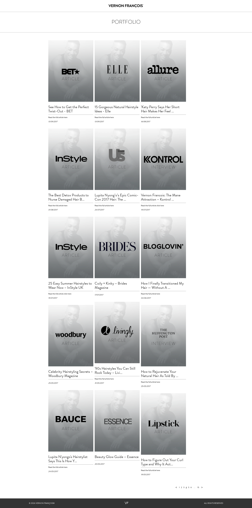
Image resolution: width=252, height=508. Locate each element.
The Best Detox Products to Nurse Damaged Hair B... (68, 197)
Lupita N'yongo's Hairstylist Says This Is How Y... (68, 459)
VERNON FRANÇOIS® (45, 503)
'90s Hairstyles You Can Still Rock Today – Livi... (115, 370)
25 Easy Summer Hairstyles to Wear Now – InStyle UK (70, 285)
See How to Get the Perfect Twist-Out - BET (68, 109)
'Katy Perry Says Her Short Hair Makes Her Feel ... (160, 109)
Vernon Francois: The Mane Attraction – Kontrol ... (160, 197)
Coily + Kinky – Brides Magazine (111, 285)
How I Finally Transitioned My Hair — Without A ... (162, 285)
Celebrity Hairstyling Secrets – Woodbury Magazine (70, 374)
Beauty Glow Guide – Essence (117, 457)
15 (198, 488)
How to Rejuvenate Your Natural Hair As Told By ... (159, 374)
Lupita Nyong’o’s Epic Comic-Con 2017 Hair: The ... (116, 197)
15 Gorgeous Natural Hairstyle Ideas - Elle (116, 109)
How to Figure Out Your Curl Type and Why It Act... (162, 462)
